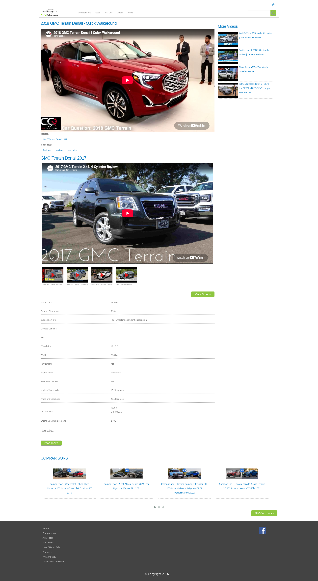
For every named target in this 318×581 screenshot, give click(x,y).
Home (46, 528)
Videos (120, 12)
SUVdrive (51, 13)
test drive (72, 150)
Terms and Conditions (53, 561)
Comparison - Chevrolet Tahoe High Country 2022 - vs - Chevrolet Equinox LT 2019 (69, 488)
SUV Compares (264, 513)
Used (97, 12)
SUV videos (48, 542)
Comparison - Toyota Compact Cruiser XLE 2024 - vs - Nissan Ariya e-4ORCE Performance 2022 (184, 488)
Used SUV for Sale (51, 547)
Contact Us (48, 552)
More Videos (203, 294)
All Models (48, 537)
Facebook (263, 530)
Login (272, 4)
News (130, 12)
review (59, 150)
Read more (53, 443)
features (47, 150)
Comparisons (84, 12)
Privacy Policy (49, 556)
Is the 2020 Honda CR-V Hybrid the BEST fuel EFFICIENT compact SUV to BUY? (255, 88)
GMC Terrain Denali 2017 (55, 139)
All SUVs (108, 12)
